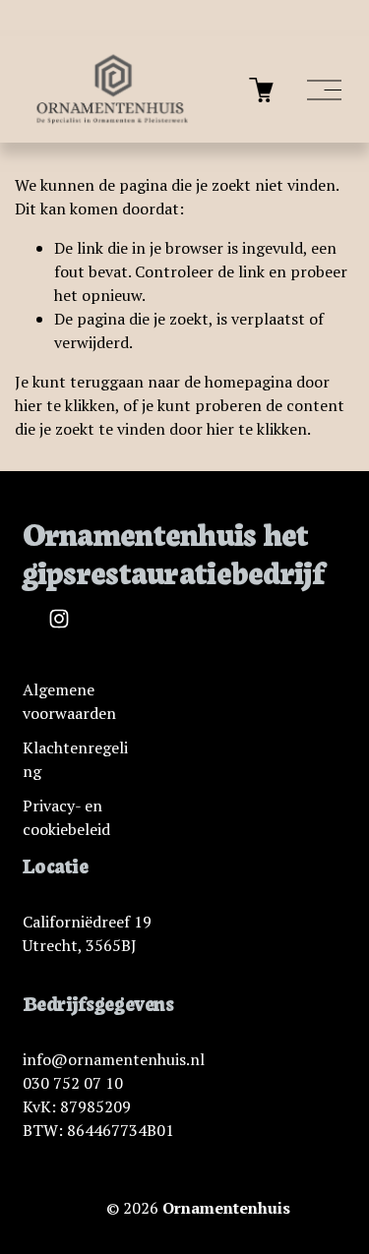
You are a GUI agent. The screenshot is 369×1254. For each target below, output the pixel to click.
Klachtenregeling (75, 759)
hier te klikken (65, 405)
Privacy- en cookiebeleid (66, 817)
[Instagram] (59, 618)
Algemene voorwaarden (69, 701)
